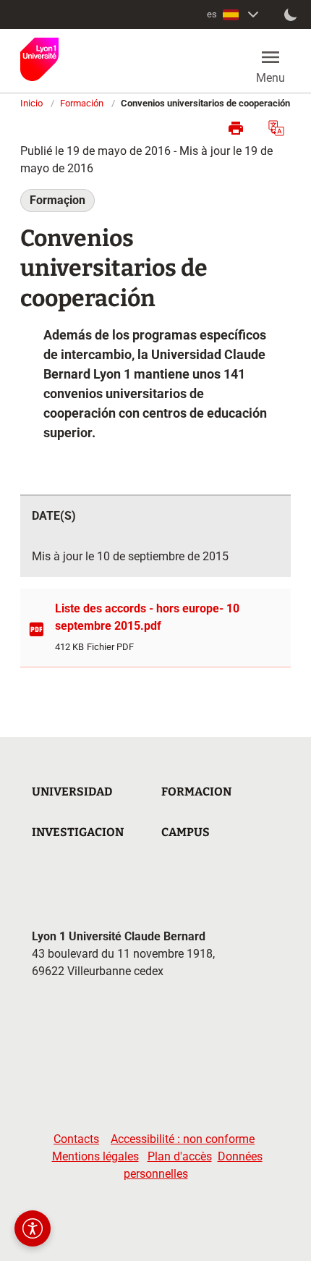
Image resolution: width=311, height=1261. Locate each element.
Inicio (31, 103)
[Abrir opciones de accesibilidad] (32, 1228)
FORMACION (196, 791)
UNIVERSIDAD (72, 791)
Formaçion (57, 200)
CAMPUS (185, 832)
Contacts (76, 1139)
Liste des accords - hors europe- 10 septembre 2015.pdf (147, 617)
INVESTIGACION (78, 832)
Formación (81, 103)
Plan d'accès (180, 1156)
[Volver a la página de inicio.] (39, 59)
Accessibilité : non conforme (183, 1139)
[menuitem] (234, 14)
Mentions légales (95, 1156)
